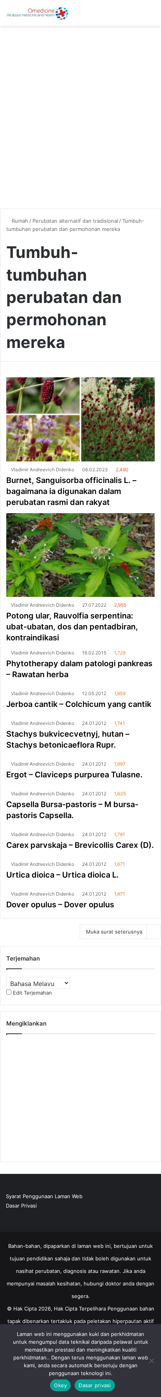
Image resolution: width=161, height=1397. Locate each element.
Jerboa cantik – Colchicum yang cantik (78, 704)
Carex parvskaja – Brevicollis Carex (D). (80, 845)
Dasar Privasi (21, 1205)
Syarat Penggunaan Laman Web (44, 1196)
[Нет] (151, 1361)
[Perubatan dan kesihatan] (37, 12)
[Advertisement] (80, 114)
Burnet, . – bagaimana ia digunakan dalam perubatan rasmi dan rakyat (71, 491)
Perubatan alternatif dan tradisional (75, 221)
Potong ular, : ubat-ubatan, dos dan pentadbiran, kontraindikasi (72, 626)
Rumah (19, 221)
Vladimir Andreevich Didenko (42, 469)
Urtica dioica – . (62, 875)
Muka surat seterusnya (114, 931)
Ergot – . (74, 774)
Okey (60, 1385)
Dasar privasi (95, 1385)
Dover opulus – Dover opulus (60, 904)
